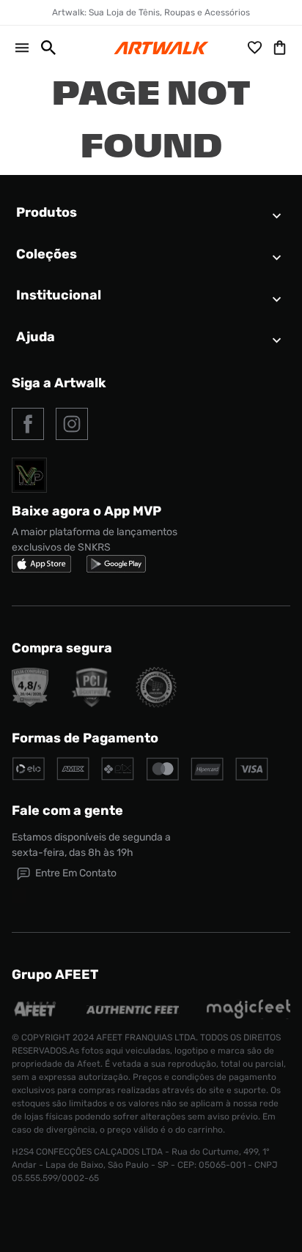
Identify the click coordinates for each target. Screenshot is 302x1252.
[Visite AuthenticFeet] (132, 1010)
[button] (42, 47)
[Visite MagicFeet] (248, 1015)
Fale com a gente (67, 810)
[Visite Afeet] (35, 1015)
